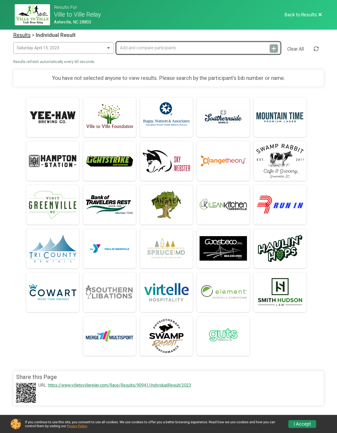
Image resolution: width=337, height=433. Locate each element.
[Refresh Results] (316, 49)
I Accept (302, 424)
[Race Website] (34, 14)
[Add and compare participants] (274, 48)
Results (22, 35)
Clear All (295, 49)
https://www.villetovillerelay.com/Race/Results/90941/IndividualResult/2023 (119, 385)
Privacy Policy (77, 426)
